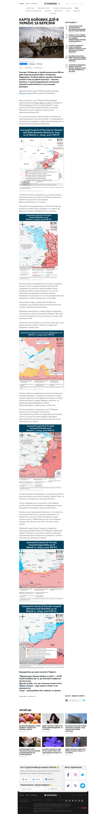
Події (76, 8)
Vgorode (22, 91)
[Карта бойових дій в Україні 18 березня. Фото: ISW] (41, 158)
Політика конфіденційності (24, 801)
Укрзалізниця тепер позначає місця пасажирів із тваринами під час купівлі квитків (77, 28)
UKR (81, 3)
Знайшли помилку (23, 696)
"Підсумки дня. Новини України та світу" (36, 676)
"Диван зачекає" (26, 686)
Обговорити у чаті (32, 696)
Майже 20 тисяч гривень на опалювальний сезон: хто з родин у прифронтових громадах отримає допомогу (77, 38)
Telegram (37, 779)
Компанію (73, 3)
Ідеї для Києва (30, 8)
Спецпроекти (76, 10)
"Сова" (22, 690)
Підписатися (54, 789)
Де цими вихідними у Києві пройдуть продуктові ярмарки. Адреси (29, 727)
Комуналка (48, 10)
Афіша (27, 3)
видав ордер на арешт (43, 103)
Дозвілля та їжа (58, 10)
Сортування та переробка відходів (62, 8)
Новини (21, 3)
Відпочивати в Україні (43, 8)
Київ (59, 795)
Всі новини (53, 13)
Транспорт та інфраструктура (33, 10)
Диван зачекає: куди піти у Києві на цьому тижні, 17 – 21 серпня (75, 751)
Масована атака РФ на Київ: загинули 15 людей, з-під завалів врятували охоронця (77, 58)
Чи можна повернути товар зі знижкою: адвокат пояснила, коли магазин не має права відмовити (77, 49)
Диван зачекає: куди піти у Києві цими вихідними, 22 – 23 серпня (53, 727)
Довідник (34, 3)
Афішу (67, 3)
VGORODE (52, 795)
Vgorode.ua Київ (26, 683)
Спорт (68, 10)
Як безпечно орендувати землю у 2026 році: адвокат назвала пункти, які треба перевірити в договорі (77, 68)
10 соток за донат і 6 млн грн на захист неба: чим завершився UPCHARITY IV (52, 751)
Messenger (51, 779)
